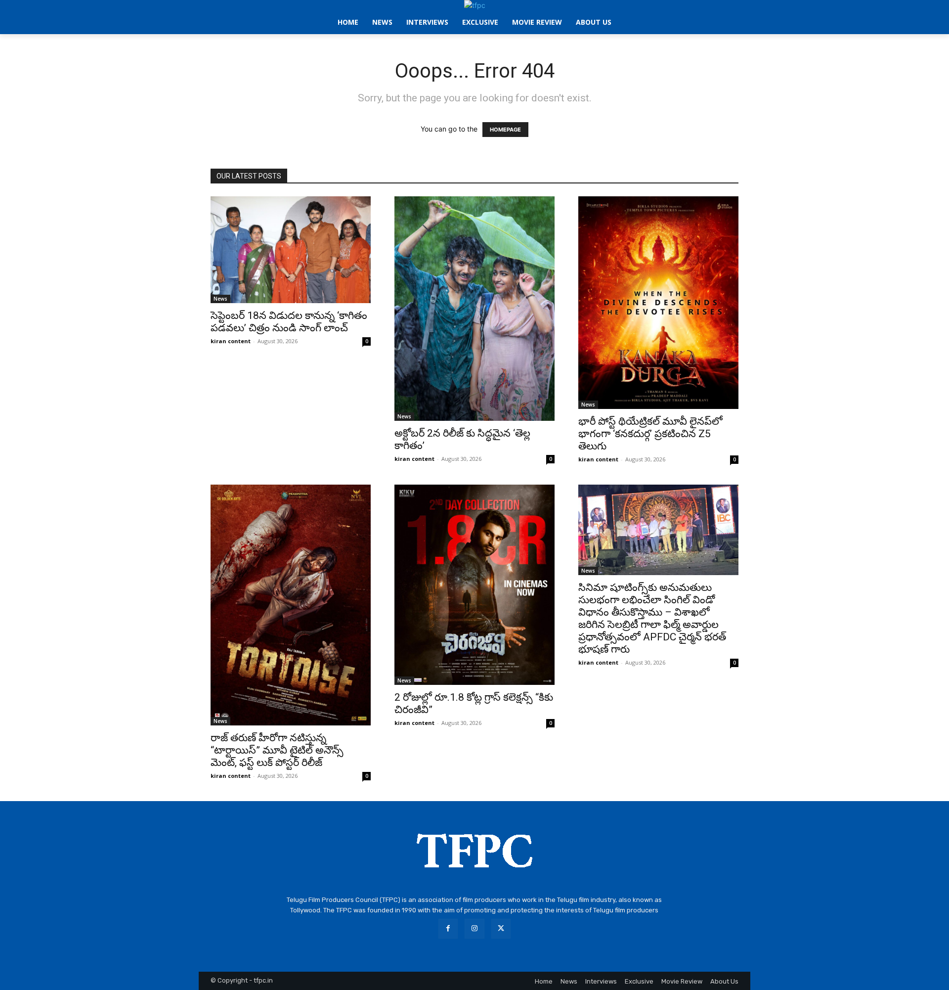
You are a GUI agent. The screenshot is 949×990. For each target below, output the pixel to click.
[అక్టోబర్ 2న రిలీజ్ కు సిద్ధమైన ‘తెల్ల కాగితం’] (474, 308)
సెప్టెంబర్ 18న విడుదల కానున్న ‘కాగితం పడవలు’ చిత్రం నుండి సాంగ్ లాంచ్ (289, 322)
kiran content (231, 341)
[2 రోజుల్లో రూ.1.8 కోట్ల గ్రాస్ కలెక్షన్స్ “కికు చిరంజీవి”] (474, 585)
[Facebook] (448, 928)
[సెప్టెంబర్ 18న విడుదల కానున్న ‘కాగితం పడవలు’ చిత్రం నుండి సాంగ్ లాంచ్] (291, 249)
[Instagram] (474, 928)
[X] (501, 928)
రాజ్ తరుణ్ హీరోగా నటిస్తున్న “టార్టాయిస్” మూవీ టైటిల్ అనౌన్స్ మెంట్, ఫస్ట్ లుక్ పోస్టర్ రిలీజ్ (277, 750)
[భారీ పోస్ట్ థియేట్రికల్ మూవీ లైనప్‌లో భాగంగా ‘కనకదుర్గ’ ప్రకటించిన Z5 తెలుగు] (658, 302)
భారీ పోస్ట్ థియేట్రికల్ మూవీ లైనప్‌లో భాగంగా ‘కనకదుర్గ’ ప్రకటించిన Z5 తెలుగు (650, 433)
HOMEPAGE (505, 129)
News (220, 298)
